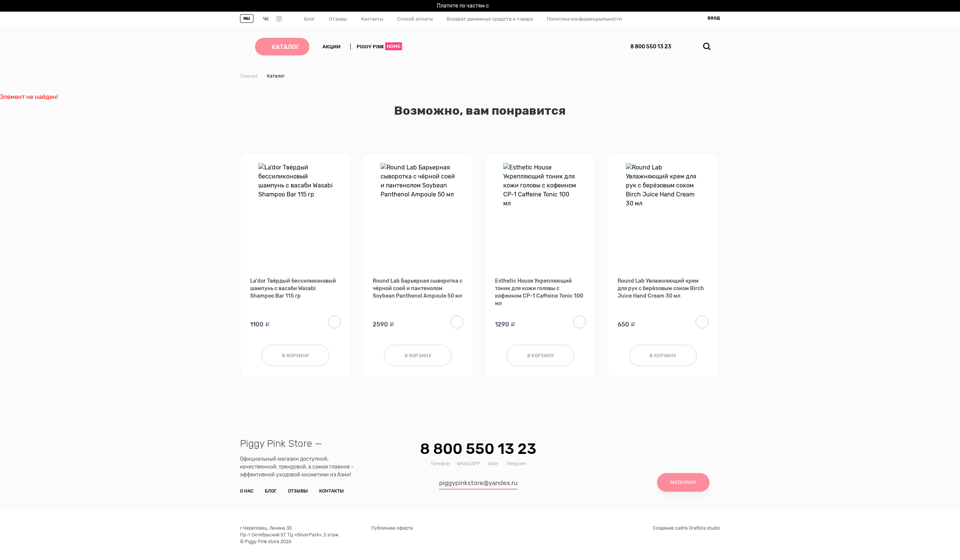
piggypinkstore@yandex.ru (478, 483)
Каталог (286, 47)
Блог (309, 19)
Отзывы (338, 19)
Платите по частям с (477, 7)
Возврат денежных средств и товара (490, 19)
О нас (247, 491)
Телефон (440, 463)
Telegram (516, 463)
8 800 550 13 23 (650, 46)
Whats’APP (468, 463)
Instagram (683, 482)
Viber (493, 463)
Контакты (372, 19)
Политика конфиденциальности (584, 19)
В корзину (295, 355)
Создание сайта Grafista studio (686, 528)
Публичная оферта (392, 528)
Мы (246, 18)
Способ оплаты (415, 19)
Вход (714, 18)
